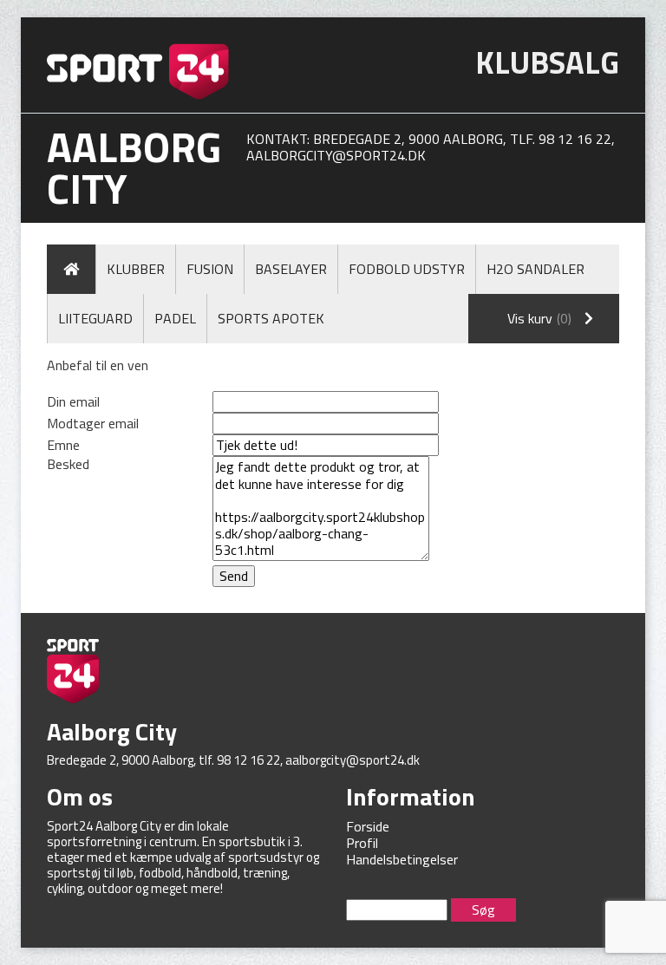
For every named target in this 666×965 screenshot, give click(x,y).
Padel (175, 318)
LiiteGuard (95, 318)
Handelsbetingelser (402, 859)
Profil (362, 842)
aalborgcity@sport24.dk (336, 155)
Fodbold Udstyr (407, 268)
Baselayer (291, 268)
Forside (367, 826)
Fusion (209, 268)
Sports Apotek (271, 318)
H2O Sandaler (535, 268)
